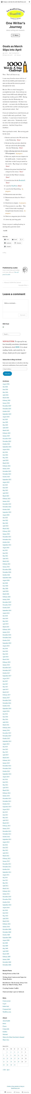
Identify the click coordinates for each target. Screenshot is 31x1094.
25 (18, 1061)
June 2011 (5, 880)
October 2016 (6, 706)
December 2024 (7, 438)
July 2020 (5, 583)
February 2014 (6, 793)
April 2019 (5, 624)
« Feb (4, 1070)
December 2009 (7, 929)
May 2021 (5, 556)
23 (11, 1061)
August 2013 (6, 809)
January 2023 (6, 501)
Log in (4, 1003)
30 (11, 1065)
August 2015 (6, 744)
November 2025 (7, 408)
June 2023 (5, 487)
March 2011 (6, 888)
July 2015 (5, 746)
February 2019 (6, 629)
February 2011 (6, 891)
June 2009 (5, 946)
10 (14, 1055)
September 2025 (7, 414)
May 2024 (5, 457)
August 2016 (6, 711)
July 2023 (5, 485)
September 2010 (7, 905)
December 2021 (7, 536)
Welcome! (5, 1034)
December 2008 (7, 962)
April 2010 (5, 918)
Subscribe (7, 373)
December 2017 (7, 667)
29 (7, 1065)
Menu (16, 35)
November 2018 (7, 637)
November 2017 (7, 670)
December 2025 (7, 406)
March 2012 (6, 855)
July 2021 (5, 550)
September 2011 (7, 872)
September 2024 (7, 447)
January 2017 (6, 697)
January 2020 (6, 599)
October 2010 (6, 902)
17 (14, 1058)
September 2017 (7, 676)
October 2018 (6, 640)
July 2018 (5, 648)
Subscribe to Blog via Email (12, 359)
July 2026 (5, 387)
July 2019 (5, 616)
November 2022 (7, 506)
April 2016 (5, 722)
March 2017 (6, 692)
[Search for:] (11, 334)
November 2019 (7, 605)
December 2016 (7, 700)
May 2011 (5, 883)
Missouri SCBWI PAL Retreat (11, 283)
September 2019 (7, 610)
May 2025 (5, 425)
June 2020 (5, 586)
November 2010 (7, 899)
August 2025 (6, 417)
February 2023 (6, 498)
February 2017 (6, 695)
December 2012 (7, 831)
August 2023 (6, 482)
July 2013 (5, 812)
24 (14, 1061)
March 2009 (6, 954)
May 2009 (5, 948)
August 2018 (6, 646)
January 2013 (6, 828)
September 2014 (7, 774)
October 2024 (6, 444)
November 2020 (7, 572)
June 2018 (5, 651)
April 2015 (5, 755)
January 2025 (6, 436)
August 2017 (6, 678)
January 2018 (6, 665)
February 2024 (6, 466)
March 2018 (6, 659)
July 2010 (5, 910)
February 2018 (6, 662)
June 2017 (5, 684)
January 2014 (6, 796)
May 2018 (5, 654)
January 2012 (6, 861)
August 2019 (6, 613)
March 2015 (6, 757)
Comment (22, 315)
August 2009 (6, 940)
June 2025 (5, 422)
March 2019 (6, 627)
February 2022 (6, 531)
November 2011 (7, 866)
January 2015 (6, 763)
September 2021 (7, 545)
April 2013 (5, 820)
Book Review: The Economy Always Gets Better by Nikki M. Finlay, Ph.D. (15, 984)
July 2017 (5, 681)
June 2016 (5, 716)
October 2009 (6, 935)
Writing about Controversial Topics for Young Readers (14, 978)
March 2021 (6, 561)
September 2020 (7, 577)
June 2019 (5, 618)
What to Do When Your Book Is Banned (13, 1037)
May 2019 (5, 621)
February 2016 (6, 727)
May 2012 (5, 850)
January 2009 (6, 959)
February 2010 (6, 924)
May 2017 (5, 686)
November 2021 (7, 539)
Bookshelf (22, 180)
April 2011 (5, 885)
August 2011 (6, 875)
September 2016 (7, 708)
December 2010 (7, 896)
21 (3, 1061)
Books (4, 1023)
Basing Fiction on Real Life (11, 973)
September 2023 (7, 479)
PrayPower (14, 186)
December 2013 (7, 798)
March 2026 (6, 397)
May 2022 (5, 523)
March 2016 (6, 725)
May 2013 (5, 817)
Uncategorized (15, 53)
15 (7, 1058)
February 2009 (6, 956)
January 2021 (6, 567)
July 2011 (5, 877)
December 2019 (7, 602)
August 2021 (6, 547)
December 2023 (7, 471)
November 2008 (7, 965)
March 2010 (6, 921)
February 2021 (6, 564)
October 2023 (6, 476)
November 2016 (7, 703)
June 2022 (5, 520)
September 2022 (7, 512)
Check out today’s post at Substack (13, 992)
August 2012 (6, 842)
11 (18, 1055)
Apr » (8, 1070)
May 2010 (5, 916)
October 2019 (6, 607)
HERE (17, 347)
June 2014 (5, 782)
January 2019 (6, 632)
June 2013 (5, 815)
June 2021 (5, 553)
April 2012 (5, 853)
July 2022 (5, 517)
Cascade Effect (22, 285)
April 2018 (5, 657)
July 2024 (5, 452)
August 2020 (6, 580)
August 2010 (6, 907)
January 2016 (6, 730)
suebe (6, 53)
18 (18, 1058)
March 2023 (6, 496)
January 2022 (6, 534)
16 (11, 1058)
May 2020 (5, 588)
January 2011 (6, 894)
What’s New (6, 1040)
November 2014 (7, 768)
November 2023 (7, 474)
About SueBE (6, 1021)
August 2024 (6, 449)
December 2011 (7, 864)
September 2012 (7, 839)
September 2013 (7, 806)
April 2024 (5, 460)
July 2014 (5, 779)
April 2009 (5, 951)
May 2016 (5, 719)
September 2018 (7, 643)
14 (3, 1058)
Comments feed (7, 1009)
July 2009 (5, 943)
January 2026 (6, 403)
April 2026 (5, 395)
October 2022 (6, 509)
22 (7, 1061)
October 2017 (6, 673)
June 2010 (5, 913)
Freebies (5, 1031)
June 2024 (5, 455)
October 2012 (6, 836)
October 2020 (6, 575)
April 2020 (5, 591)
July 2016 (5, 714)
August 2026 (6, 384)
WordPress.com (7, 1012)
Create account (6, 1001)
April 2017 (5, 689)
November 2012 (7, 834)
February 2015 (6, 760)
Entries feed (6, 1006)
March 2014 (6, 790)
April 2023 (5, 493)
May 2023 (5, 490)
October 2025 (6, 411)
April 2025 (5, 427)
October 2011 (6, 869)
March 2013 (6, 823)
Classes (5, 1026)
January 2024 (6, 468)
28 (3, 1065)
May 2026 (5, 392)
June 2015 (5, 749)
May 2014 (5, 785)
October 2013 (6, 804)
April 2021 (5, 558)
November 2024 (7, 441)
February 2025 (6, 433)
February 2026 (6, 400)
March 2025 (6, 430)
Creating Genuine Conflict (11, 988)
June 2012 (5, 847)
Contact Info (6, 1029)
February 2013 (6, 825)
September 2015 (7, 741)
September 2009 (7, 937)
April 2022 (5, 526)
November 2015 (7, 736)
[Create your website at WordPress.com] (15, 2)
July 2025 (5, 419)
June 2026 (5, 389)
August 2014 (6, 776)
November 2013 (7, 801)
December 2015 (7, 733)
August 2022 (6, 515)
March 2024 (6, 463)
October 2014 (6, 771)
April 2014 (5, 787)
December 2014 (7, 766)
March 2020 (6, 594)
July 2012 (5, 845)
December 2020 (7, 569)
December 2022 (7, 504)
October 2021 (6, 542)
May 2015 (5, 752)
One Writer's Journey (15, 25)
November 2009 (7, 932)
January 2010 (6, 926)
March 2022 (6, 528)
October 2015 (6, 738)
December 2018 (7, 635)
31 (14, 1065)
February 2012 (6, 858)
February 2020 (6, 597)
